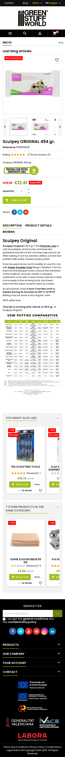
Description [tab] (12, 225)
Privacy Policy (37, 746)
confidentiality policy (22, 622)
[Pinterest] (26, 212)
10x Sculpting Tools (25, 467)
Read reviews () (40, 154)
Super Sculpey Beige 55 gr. (25, 561)
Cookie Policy (53, 746)
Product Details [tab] (38, 225)
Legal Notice (13, 750)
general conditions (35, 619)
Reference (9, 147)
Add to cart (16, 200)
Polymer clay (48, 246)
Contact (9, 3)
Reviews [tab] (9, 232)
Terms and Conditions (15, 746)
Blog (25, 3)
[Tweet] (20, 212)
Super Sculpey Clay (20, 267)
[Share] (14, 212)
